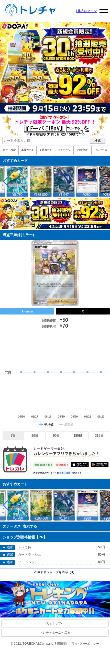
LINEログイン (86, 11)
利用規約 (61, 643)
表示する (30, 526)
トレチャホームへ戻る (55, 632)
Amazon (27, 311)
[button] (104, 181)
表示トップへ (55, 623)
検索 (97, 141)
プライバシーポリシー (84, 643)
